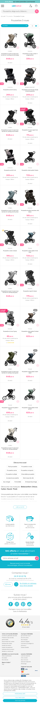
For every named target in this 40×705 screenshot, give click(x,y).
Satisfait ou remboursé (7, 651)
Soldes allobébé (25, 647)
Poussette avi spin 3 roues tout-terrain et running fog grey (10, 291)
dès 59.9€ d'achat (10, 525)
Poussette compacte (27, 470)
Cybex (3, 489)
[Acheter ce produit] (18, 47)
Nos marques (24, 639)
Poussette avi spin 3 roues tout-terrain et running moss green (10, 372)
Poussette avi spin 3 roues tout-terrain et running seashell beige (10, 449)
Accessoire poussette (12, 478)
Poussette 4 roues (26, 466)
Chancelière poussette (27, 474)
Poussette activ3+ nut (10, 170)
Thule (15, 489)
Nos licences (5, 659)
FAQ (3, 664)
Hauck (9, 489)
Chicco (34, 487)
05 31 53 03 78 (30, 545)
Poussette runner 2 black (10, 250)
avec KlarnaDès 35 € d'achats (30, 526)
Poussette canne (12, 470)
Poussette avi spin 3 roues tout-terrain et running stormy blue (10, 211)
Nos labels (4, 657)
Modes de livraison (6, 645)
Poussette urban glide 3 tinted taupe (30, 332)
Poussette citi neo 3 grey (10, 331)
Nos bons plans (25, 637)
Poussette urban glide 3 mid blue (30, 251)
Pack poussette (12, 466)
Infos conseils (24, 657)
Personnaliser (20, 693)
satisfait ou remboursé (10, 543)
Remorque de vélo (28, 478)
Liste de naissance (25, 656)
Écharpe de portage (31, 482)
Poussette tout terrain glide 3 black (10, 408)
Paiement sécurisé (26, 666)
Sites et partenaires (6, 656)
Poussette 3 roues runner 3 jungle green (30, 54)
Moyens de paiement (7, 647)
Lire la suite (20, 507)
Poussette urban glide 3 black (30, 170)
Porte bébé (17, 482)
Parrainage (23, 663)
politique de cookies (10, 690)
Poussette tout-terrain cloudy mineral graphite (30, 90)
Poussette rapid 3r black (30, 291)
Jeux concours (24, 659)
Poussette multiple (11, 474)
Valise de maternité (26, 661)
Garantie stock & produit (8, 649)
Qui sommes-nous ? (26, 635)
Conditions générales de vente (9, 635)
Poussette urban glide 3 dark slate (30, 372)
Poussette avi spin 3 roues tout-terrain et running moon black (10, 130)
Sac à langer (6, 482)
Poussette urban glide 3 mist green (30, 408)
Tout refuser (20, 697)
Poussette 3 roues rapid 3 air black (30, 130)
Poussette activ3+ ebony (10, 89)
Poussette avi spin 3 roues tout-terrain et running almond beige (10, 54)
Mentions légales (25, 641)
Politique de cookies (7, 643)
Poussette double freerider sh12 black (30, 211)
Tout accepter (20, 700)
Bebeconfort (26, 487)
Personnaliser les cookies (8, 641)
